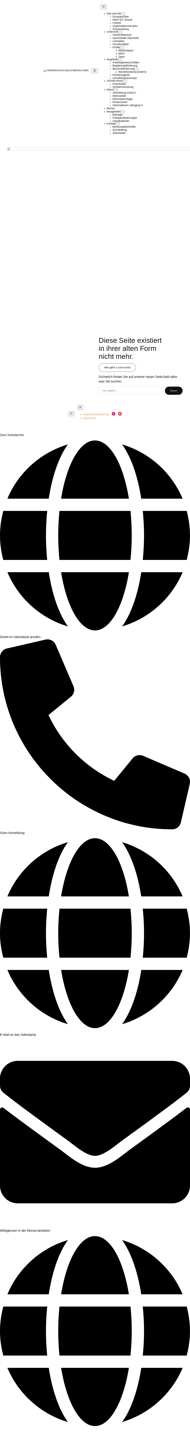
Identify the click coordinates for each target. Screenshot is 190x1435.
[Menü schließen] (104, 6)
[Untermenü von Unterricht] (120, 32)
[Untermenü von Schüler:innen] (125, 81)
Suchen (173, 390)
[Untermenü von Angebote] (120, 59)
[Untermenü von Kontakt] (118, 123)
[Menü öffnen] (95, 70)
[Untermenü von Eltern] (116, 89)
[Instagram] (113, 414)
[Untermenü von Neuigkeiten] (123, 111)
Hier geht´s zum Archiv (117, 367)
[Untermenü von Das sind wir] (123, 13)
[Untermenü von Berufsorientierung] (136, 68)
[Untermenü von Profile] (122, 47)
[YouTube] (120, 414)
